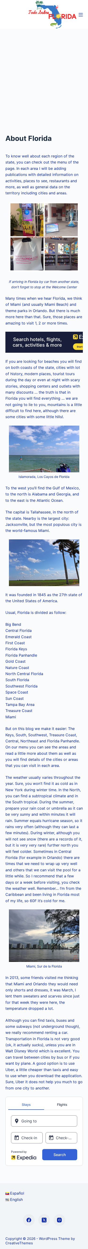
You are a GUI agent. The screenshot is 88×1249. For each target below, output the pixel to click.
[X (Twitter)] (44, 1220)
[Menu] (81, 15)
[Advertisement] (44, 75)
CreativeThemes (19, 1243)
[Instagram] (59, 1220)
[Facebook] (29, 1220)
